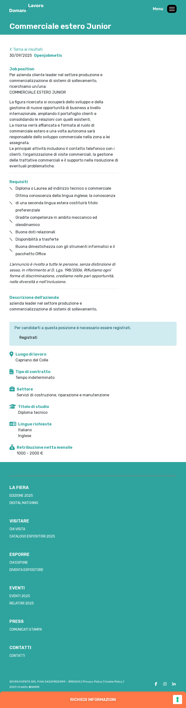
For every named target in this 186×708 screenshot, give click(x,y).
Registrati (28, 337)
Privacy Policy (92, 681)
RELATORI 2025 (21, 603)
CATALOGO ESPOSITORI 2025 (32, 536)
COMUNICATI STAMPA (25, 629)
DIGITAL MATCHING (23, 503)
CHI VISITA (17, 529)
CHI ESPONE (18, 563)
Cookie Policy (113, 681)
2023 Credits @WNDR (24, 687)
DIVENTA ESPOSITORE (26, 570)
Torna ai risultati (27, 49)
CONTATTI (17, 656)
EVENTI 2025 (19, 596)
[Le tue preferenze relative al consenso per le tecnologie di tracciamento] (177, 699)
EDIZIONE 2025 (21, 496)
